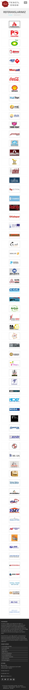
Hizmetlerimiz (12, 687)
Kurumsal (23, 687)
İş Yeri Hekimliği (5, 648)
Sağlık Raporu (5, 651)
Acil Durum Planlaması (7, 653)
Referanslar (6, 688)
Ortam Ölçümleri (5, 658)
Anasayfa (10, 15)
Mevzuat (18, 687)
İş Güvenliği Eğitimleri (6, 655)
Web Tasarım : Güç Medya (17, 685)
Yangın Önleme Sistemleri (7, 656)
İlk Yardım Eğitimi (5, 660)
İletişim (11, 688)
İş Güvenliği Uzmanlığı (6, 646)
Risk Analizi (4, 649)
